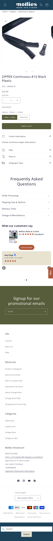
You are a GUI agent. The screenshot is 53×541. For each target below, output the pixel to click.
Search (26, 534)
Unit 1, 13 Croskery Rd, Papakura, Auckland (23, 457)
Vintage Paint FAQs (13, 398)
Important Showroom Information (20, 471)
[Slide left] (21, 72)
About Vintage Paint (13, 392)
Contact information (34, 517)
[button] (5, 5)
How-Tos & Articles (12, 375)
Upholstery (9, 420)
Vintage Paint (10, 432)
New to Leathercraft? (14, 381)
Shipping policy (19, 517)
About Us (9, 346)
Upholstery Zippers (27, 11)
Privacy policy (32, 513)
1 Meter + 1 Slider (9, 116)
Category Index (11, 438)
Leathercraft (10, 426)
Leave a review (26, 247)
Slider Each (24, 116)
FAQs (7, 352)
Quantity (5, 95)
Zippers (13, 11)
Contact (8, 341)
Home (5, 11)
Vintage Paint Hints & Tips (15, 404)
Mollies (10, 513)
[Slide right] (32, 72)
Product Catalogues (13, 369)
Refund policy (20, 513)
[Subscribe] (45, 311)
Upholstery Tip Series (14, 386)
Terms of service (44, 513)
